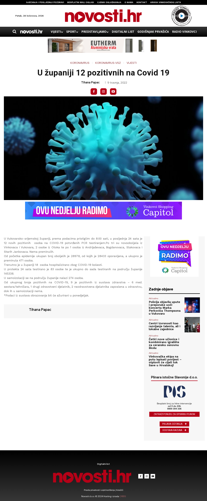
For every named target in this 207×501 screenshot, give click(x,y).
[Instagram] (103, 91)
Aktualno (153, 298)
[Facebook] (94, 91)
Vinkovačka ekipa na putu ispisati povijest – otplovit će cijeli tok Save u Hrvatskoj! (165, 361)
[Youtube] (113, 91)
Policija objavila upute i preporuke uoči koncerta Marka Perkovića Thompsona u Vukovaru (164, 307)
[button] (14, 31)
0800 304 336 (174, 408)
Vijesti (132, 63)
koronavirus (79, 63)
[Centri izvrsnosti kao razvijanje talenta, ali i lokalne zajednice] (192, 324)
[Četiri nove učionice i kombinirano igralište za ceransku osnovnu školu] (192, 342)
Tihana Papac (90, 82)
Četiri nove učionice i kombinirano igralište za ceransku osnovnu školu (164, 343)
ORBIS (123, 496)
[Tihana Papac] (16, 311)
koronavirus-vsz (108, 63)
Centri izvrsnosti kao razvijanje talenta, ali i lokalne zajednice (164, 326)
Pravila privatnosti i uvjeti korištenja (99, 490)
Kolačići (119, 490)
